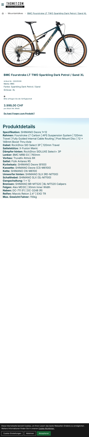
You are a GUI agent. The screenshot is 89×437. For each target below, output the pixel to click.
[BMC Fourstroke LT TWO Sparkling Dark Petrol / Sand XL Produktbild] (44, 44)
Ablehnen (30, 433)
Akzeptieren (44, 433)
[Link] (2, 4)
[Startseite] (3, 13)
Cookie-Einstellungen (12, 433)
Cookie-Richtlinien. (46, 428)
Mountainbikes (15, 13)
